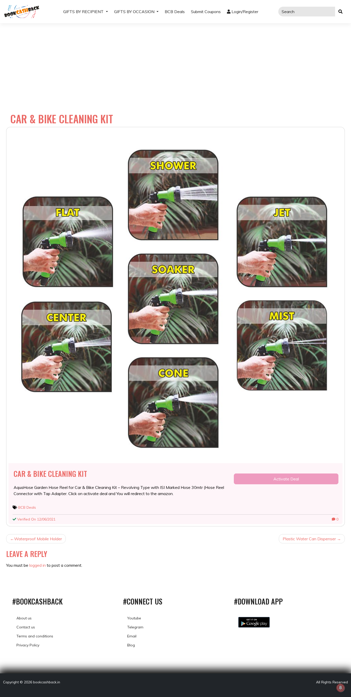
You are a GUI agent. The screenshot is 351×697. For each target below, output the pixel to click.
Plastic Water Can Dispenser (309, 538)
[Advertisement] (175, 62)
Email (131, 636)
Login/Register (244, 11)
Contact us (25, 627)
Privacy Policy (27, 645)
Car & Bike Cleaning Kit (50, 473)
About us (24, 618)
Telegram (135, 627)
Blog (131, 645)
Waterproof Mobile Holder (38, 538)
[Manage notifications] (340, 688)
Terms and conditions (34, 636)
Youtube (134, 618)
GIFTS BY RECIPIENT (84, 11)
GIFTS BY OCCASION (134, 11)
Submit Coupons (206, 11)
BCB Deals (175, 11)
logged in (37, 565)
